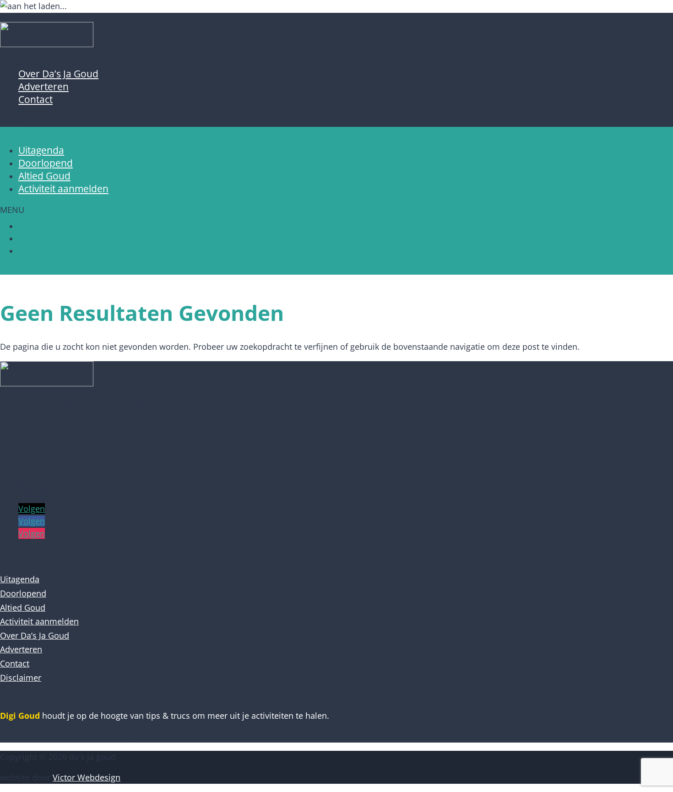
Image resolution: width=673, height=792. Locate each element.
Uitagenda (41, 150)
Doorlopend (45, 163)
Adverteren (43, 86)
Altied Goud (44, 175)
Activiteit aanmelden (63, 188)
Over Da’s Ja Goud (58, 73)
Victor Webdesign (86, 777)
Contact (35, 99)
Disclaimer (20, 677)
